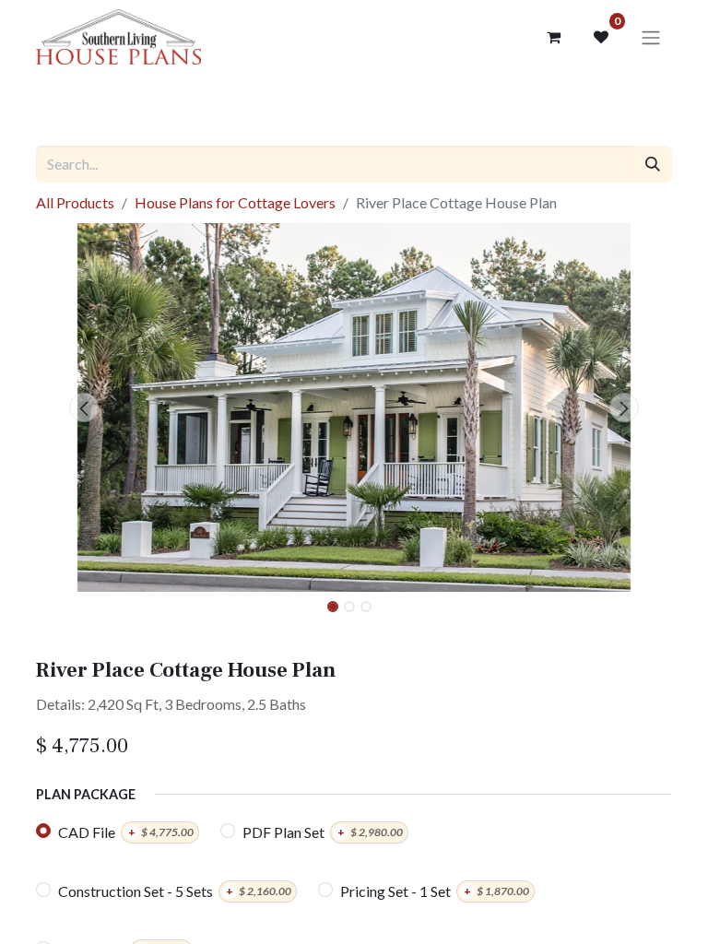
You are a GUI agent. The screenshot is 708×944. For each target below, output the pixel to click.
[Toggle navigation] (651, 37)
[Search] (652, 164)
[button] (84, 407)
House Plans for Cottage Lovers (235, 202)
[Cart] (553, 37)
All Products (75, 202)
